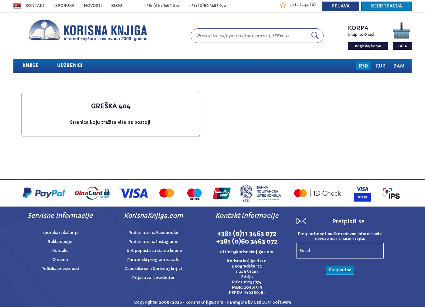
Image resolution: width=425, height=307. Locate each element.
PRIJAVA (341, 6)
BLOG (116, 5)
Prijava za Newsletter (153, 277)
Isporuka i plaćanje (60, 232)
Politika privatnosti (60, 268)
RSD (363, 66)
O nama (60, 259)
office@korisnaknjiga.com (246, 251)
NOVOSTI (93, 5)
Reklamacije (60, 241)
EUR (380, 66)
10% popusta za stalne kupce (153, 250)
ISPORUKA (64, 5)
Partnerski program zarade (153, 259)
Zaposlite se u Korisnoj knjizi (153, 268)
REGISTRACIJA (386, 6)
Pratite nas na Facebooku (153, 232)
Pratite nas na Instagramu (153, 241)
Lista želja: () (302, 4)
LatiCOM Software (272, 302)
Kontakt (35, 5)
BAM (398, 66)
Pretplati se (340, 269)
